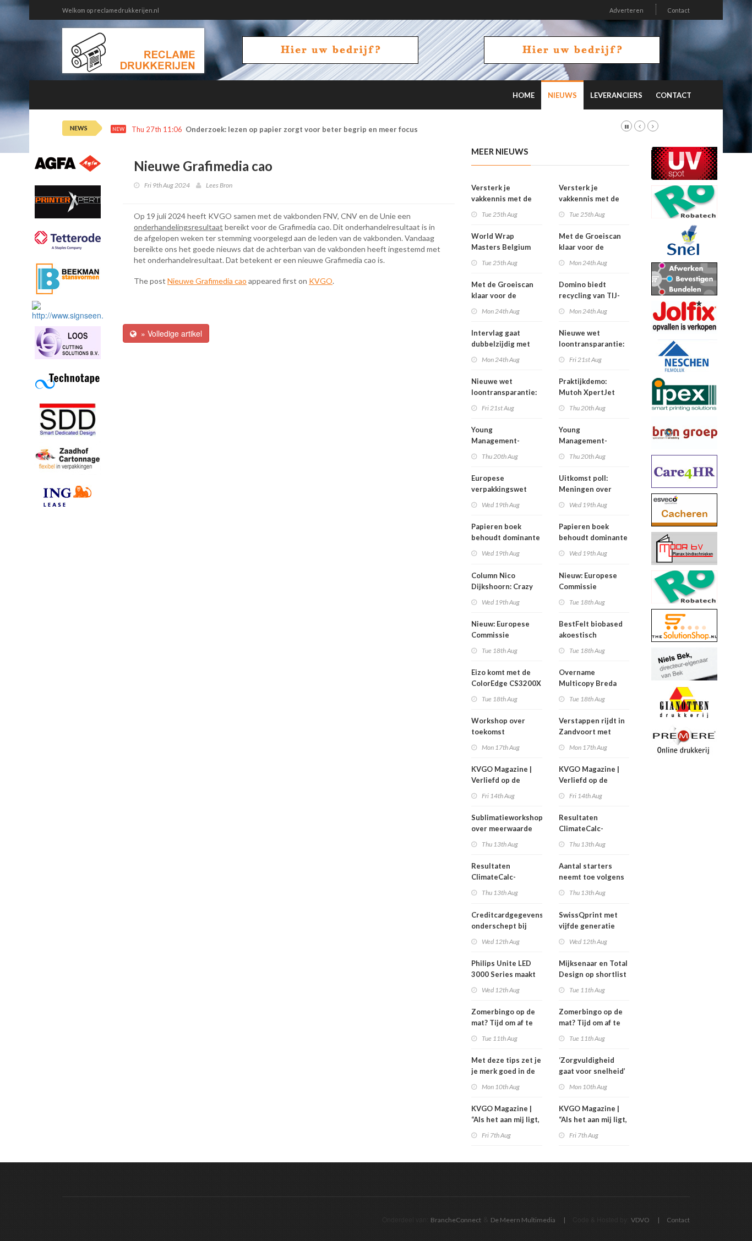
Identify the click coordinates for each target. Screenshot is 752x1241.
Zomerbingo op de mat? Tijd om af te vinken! (503, 1022)
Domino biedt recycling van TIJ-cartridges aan (589, 295)
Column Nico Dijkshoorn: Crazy (502, 581)
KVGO (321, 280)
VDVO (640, 1220)
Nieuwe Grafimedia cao (207, 280)
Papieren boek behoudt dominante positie (505, 537)
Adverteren (626, 10)
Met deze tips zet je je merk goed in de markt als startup (506, 1071)
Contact (678, 10)
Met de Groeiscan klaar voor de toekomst (502, 295)
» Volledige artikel (169, 333)
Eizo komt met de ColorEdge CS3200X (506, 678)
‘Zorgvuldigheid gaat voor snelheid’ (592, 1065)
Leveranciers (616, 95)
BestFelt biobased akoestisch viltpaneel (591, 634)
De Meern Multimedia (523, 1220)
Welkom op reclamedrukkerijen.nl (110, 10)
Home (524, 95)
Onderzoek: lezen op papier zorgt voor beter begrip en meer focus (302, 129)
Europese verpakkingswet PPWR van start (499, 489)
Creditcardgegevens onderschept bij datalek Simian (507, 925)
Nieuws (562, 95)
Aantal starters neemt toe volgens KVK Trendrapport (591, 876)
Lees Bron (219, 185)
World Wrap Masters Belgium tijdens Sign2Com (502, 247)
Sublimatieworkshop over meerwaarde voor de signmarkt (507, 828)
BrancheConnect (456, 1220)
